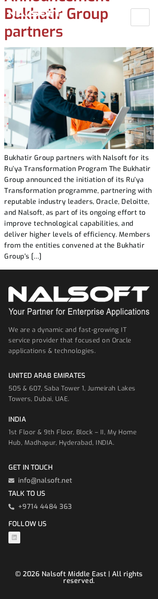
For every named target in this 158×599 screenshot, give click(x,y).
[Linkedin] (14, 537)
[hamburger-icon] (140, 17)
